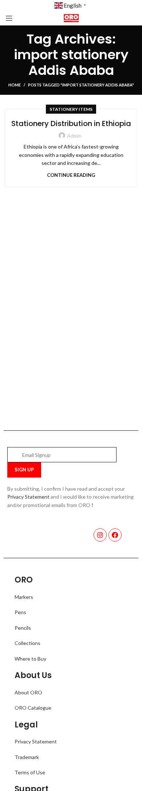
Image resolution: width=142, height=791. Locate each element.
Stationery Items (71, 109)
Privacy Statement (28, 497)
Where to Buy (30, 659)
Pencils (23, 628)
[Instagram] (100, 534)
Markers (24, 597)
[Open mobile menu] (9, 18)
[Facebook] (115, 534)
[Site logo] (71, 18)
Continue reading (71, 175)
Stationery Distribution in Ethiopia (71, 123)
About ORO (28, 692)
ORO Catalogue (33, 708)
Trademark (27, 757)
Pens (20, 612)
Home (14, 84)
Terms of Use (30, 772)
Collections (27, 643)
